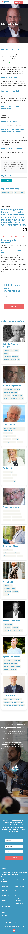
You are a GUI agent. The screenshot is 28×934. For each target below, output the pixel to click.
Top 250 (17, 895)
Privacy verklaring (14, 926)
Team (16, 890)
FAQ (3, 913)
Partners (4, 900)
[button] (26, 2)
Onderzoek (18, 900)
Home (2, 45)
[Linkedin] (14, 930)
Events (4, 893)
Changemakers (19, 898)
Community (5, 898)
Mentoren (7, 45)
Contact (4, 915)
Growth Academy (7, 895)
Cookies (22, 926)
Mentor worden (19, 903)
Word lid (4, 910)
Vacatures (18, 893)
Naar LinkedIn (6, 180)
